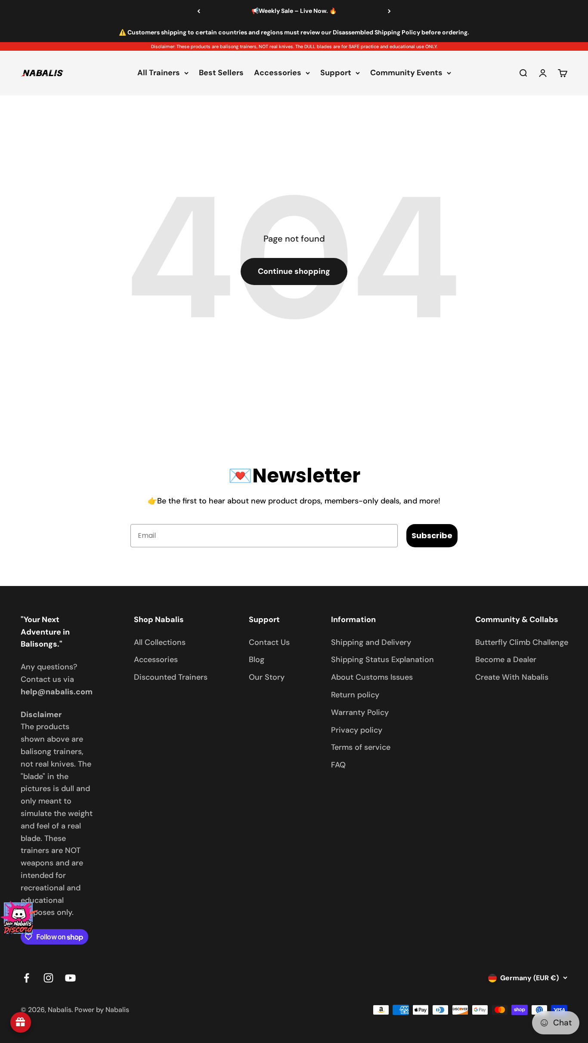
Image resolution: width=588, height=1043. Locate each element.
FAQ (338, 765)
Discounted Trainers (170, 677)
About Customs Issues (372, 677)
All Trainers (158, 73)
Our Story (267, 677)
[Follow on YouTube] (70, 978)
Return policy (355, 695)
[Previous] (198, 11)
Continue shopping (294, 271)
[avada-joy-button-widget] (20, 1022)
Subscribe (432, 535)
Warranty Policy (360, 712)
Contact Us (269, 642)
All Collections (160, 642)
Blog (256, 659)
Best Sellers (221, 73)
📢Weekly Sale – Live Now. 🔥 (294, 11)
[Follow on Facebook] (26, 978)
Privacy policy (356, 730)
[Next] (389, 11)
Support (335, 73)
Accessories (277, 73)
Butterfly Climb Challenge (521, 642)
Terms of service (360, 747)
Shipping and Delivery (371, 642)
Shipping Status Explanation (382, 659)
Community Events (406, 73)
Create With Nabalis (511, 677)
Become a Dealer (505, 659)
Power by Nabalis (101, 1009)
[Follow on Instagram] (48, 978)
